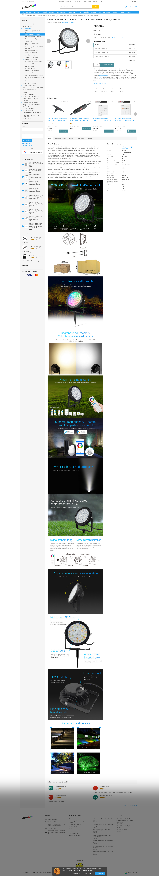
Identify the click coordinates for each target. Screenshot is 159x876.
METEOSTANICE (27, 118)
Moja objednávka (73, 833)
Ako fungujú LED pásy (123, 829)
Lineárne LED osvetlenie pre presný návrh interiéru (102, 835)
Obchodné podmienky (65, 1)
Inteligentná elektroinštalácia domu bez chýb (103, 825)
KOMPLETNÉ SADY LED (29, 85)
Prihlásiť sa (27, 140)
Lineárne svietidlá (29, 73)
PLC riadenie (28, 41)
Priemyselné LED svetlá (31, 53)
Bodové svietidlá (29, 66)
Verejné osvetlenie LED (31, 55)
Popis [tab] (49, 138)
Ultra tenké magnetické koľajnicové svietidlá (34, 78)
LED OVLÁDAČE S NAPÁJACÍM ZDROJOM (31, 99)
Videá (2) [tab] (71, 138)
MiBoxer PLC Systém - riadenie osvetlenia (33, 31)
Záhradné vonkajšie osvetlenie (33, 34)
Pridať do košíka (108, 64)
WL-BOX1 (99, 77)
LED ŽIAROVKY (27, 81)
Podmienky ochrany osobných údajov (86, 1)
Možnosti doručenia (117, 38)
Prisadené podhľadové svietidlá (33, 64)
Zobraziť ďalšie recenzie (129, 805)
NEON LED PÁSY (27, 26)
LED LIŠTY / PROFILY (28, 94)
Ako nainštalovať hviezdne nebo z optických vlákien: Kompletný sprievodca (126, 820)
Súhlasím (100, 873)
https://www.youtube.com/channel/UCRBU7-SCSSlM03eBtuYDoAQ (56, 832)
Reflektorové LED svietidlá (32, 70)
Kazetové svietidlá (30, 68)
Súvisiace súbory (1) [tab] (60, 138)
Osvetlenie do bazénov (31, 59)
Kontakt (71, 831)
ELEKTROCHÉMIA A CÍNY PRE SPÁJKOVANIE (31, 115)
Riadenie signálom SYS (31, 50)
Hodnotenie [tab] (80, 138)
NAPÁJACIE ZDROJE (28, 110)
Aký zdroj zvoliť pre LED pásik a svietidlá (101, 830)
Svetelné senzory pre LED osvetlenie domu (103, 841)
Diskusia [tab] (89, 138)
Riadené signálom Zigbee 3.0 (33, 39)
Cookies (71, 829)
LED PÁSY (25, 92)
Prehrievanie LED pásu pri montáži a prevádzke (103, 846)
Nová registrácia (26, 143)
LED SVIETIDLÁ (27, 28)
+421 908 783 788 (52, 821)
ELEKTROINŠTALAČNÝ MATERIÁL (32, 113)
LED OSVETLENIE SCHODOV (30, 83)
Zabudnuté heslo (27, 145)
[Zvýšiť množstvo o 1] (99, 64)
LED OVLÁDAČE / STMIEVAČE (31, 96)
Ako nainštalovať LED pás (123, 826)
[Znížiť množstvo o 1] (99, 66)
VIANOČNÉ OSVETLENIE (29, 90)
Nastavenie (76, 873)
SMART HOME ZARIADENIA (30, 102)
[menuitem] (26, 12)
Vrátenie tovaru (73, 826)
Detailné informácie (98, 83)
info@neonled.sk (52, 819)
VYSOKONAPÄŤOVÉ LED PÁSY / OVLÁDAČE (31, 105)
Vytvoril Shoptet (132, 872)
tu (91, 870)
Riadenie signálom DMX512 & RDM (33, 43)
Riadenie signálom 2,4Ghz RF (33, 36)
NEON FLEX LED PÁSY (29, 24)
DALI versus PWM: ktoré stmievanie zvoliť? (102, 819)
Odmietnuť (88, 873)
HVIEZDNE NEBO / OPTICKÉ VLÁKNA (33, 87)
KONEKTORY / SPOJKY (29, 108)
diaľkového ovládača (104, 75)
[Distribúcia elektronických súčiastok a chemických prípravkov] (79, 864)
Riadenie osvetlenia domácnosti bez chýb (103, 852)
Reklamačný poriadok (75, 824)
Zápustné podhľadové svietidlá (33, 62)
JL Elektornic (79, 860)
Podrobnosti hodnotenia (68, 22)
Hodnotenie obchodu (75, 835)
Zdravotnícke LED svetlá (31, 57)
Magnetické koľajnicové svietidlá (34, 75)
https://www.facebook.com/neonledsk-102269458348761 (56, 824)
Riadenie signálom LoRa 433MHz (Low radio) (34, 47)
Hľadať (95, 7)
